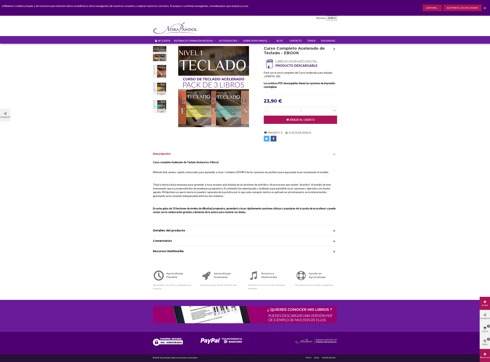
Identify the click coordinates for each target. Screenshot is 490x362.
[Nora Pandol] (178, 28)
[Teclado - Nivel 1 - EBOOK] (334, 49)
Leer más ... (432, 7)
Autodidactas (228, 40)
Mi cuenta (164, 40)
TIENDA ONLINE (329, 358)
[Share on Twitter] (267, 139)
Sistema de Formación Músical (193, 40)
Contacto (295, 40)
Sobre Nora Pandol (255, 40)
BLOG (316, 358)
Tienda (311, 40)
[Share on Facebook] (273, 139)
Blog (280, 40)
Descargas (328, 40)
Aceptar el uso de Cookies (462, 7)
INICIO (308, 358)
